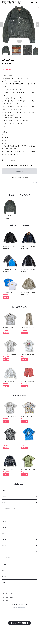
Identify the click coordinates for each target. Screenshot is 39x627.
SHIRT (4, 533)
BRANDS (4, 496)
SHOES (4, 546)
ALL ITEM (5, 490)
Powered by (17, 607)
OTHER (4, 576)
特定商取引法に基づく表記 (11, 597)
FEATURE (5, 503)
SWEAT (4, 527)
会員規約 (5, 600)
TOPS (3, 515)
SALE (3, 582)
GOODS (4, 570)
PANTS (4, 539)
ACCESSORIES (7, 558)
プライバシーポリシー (9, 594)
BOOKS (4, 564)
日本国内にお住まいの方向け (19, 177)
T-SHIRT (4, 521)
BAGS (4, 552)
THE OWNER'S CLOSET (10, 509)
